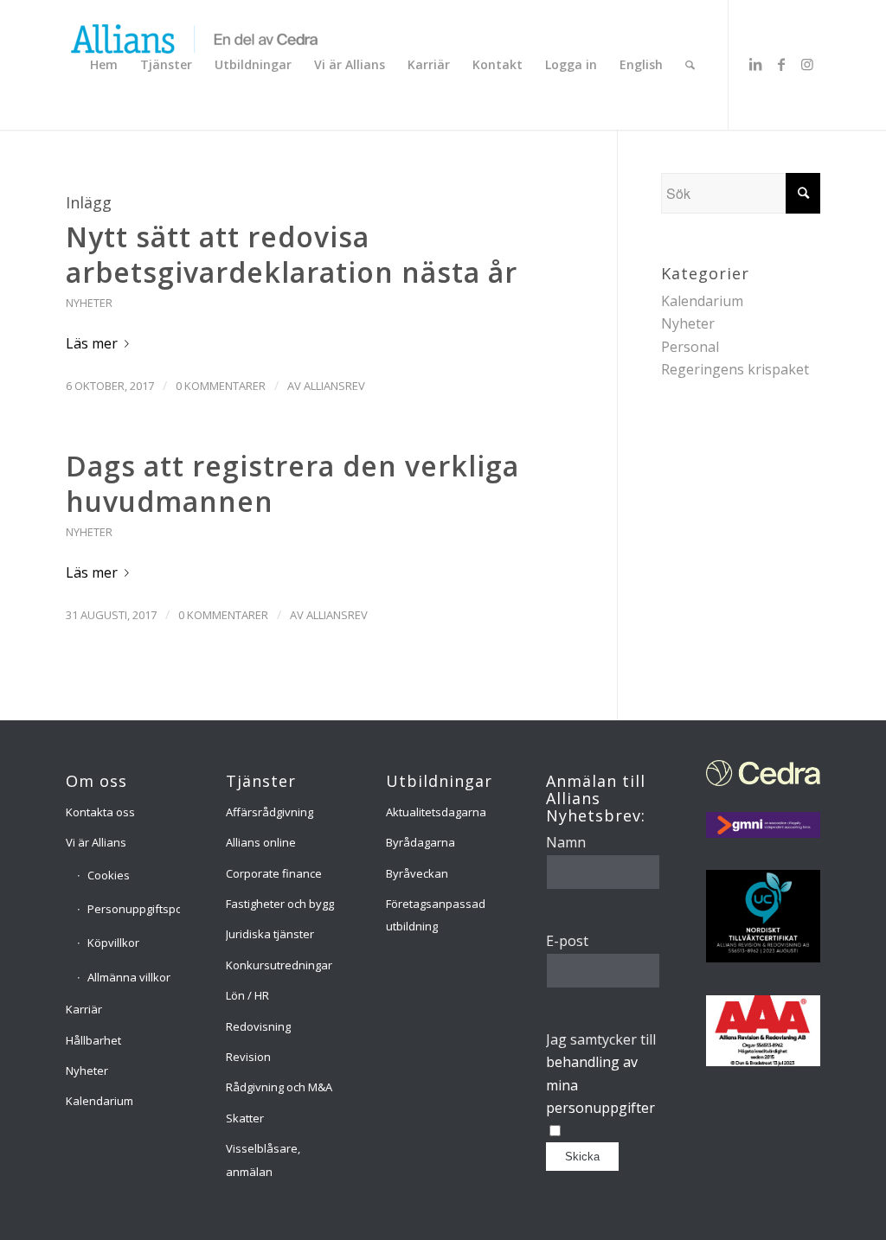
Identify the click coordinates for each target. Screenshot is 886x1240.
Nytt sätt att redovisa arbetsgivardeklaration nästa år (291, 254)
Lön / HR (247, 995)
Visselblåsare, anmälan (263, 1160)
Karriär (84, 1009)
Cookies (108, 875)
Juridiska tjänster (270, 934)
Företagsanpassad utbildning (435, 915)
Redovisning (258, 1026)
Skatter (245, 1118)
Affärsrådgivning (269, 812)
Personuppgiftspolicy (134, 909)
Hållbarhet (93, 1040)
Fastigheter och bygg (280, 903)
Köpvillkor (113, 942)
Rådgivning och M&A (279, 1087)
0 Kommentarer (221, 385)
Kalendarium (702, 300)
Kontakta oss (100, 812)
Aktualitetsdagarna (436, 812)
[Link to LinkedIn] (755, 64)
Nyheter (89, 302)
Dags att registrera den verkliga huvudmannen (292, 484)
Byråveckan (417, 873)
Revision (248, 1056)
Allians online (261, 842)
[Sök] (690, 65)
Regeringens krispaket (735, 369)
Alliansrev (334, 385)
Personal (690, 346)
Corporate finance (274, 873)
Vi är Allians (96, 842)
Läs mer (92, 343)
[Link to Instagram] (807, 64)
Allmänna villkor (128, 977)
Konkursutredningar (279, 965)
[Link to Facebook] (781, 64)
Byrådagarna (420, 842)
